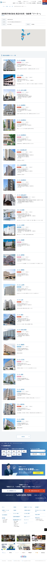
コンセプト (4, 511)
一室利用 (14, 507)
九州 (14, 454)
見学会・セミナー (26, 1)
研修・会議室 (16, 521)
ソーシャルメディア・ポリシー (27, 560)
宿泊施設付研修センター (17, 519)
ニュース (25, 522)
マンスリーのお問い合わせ (40, 520)
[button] (22, 36)
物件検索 (7, 6)
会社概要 (39, 1)
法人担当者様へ (4, 514)
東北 (9, 6)
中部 (3, 454)
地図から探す (42, 453)
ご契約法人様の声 (27, 510)
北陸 (19, 451)
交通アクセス (16, 525)
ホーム (4, 6)
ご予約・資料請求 (16, 526)
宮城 (12, 6)
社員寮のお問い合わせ (39, 519)
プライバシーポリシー (17, 560)
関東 (14, 451)
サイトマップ (4, 560)
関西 (24, 451)
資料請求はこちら (11, 490)
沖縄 (19, 454)
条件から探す (34, 453)
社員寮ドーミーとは (5, 510)
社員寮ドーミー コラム (28, 507)
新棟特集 (19, 1)
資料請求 (44, 3)
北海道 (4, 451)
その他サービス (16, 523)
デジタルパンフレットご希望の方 (40, 511)
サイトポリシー (10, 560)
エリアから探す (5, 519)
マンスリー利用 (15, 513)
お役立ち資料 (37, 514)
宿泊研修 (15, 522)
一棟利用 (14, 510)
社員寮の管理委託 (16, 516)
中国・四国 (8, 455)
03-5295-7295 (24, 495)
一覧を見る (23, 436)
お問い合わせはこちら (34, 490)
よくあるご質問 (33, 1)
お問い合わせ (44, 1)
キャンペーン (26, 519)
